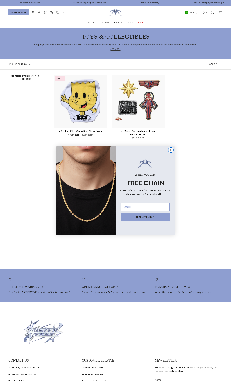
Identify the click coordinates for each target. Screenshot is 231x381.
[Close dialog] (170, 150)
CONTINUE (145, 217)
